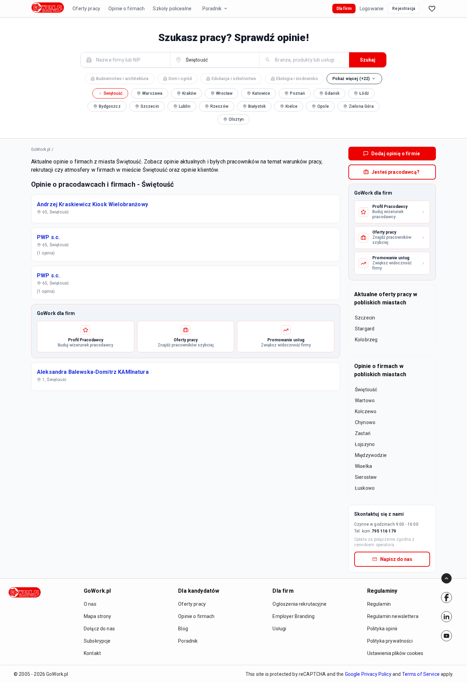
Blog (183, 628)
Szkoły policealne (172, 8)
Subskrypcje (97, 641)
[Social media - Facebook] (446, 597)
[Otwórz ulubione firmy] (432, 8)
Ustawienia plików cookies (395, 653)
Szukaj (367, 60)
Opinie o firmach (126, 8)
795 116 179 (384, 531)
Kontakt (92, 653)
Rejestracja (403, 8)
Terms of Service (421, 674)
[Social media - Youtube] (446, 635)
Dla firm (343, 8)
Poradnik (212, 8)
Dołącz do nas (99, 628)
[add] (446, 597)
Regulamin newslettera (392, 616)
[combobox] (129, 60)
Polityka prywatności (390, 641)
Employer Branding (293, 616)
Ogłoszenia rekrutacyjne (299, 604)
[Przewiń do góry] (446, 578)
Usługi (279, 628)
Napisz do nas (396, 559)
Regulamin (379, 604)
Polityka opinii (382, 628)
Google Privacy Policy (368, 674)
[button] (354, 78)
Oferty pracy (86, 8)
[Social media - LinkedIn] (446, 616)
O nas (90, 604)
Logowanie (372, 8)
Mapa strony (97, 616)
